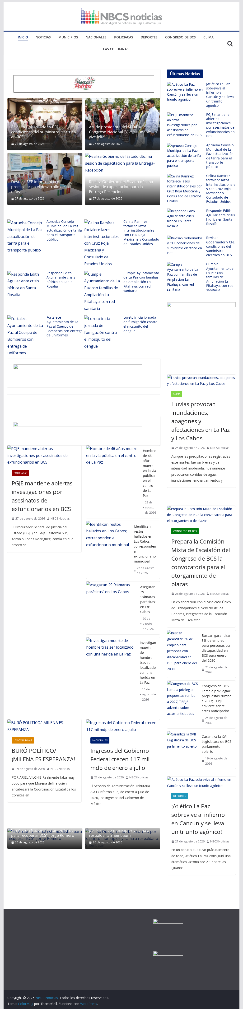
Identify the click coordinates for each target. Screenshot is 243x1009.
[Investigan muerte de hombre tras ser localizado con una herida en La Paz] (111, 671)
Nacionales (96, 37)
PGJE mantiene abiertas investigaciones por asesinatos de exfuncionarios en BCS (42, 496)
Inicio (23, 37)
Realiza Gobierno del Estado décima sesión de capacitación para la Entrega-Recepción (121, 186)
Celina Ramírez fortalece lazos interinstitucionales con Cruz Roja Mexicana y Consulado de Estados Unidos (141, 232)
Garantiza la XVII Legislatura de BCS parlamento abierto (216, 744)
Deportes (149, 37)
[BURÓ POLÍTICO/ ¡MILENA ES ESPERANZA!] (44, 726)
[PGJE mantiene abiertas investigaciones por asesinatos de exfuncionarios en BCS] (44, 455)
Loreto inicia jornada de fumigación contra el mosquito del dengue (140, 324)
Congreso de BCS (180, 37)
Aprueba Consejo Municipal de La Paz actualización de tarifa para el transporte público (64, 230)
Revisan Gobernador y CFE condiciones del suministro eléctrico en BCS (43, 132)
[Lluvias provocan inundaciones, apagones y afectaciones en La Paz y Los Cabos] (201, 380)
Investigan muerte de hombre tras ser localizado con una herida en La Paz (148, 662)
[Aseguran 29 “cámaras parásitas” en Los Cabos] (111, 607)
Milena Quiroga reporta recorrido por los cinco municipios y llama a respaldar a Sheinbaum (119, 830)
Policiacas (123, 37)
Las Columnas (116, 49)
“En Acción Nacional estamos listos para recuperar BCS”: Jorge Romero (42, 833)
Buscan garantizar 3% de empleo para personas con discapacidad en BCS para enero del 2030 (216, 648)
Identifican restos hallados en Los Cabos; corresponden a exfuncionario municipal (145, 543)
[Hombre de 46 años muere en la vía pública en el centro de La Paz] (112, 481)
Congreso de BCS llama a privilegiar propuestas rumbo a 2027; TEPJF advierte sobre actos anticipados (216, 698)
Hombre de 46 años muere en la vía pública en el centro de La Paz (149, 473)
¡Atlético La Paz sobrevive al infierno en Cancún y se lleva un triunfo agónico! (220, 95)
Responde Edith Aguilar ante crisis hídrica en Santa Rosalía (61, 279)
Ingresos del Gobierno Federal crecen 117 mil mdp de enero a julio (120, 759)
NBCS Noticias (60, 518)
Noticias (43, 37)
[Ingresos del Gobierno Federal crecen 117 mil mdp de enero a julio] (123, 726)
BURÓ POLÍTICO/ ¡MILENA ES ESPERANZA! (43, 755)
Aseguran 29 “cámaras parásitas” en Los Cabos (148, 599)
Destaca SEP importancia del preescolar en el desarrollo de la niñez (40, 186)
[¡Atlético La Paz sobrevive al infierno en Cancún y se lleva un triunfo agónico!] (201, 782)
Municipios (68, 37)
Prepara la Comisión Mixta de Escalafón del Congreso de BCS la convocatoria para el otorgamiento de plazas (200, 562)
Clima (208, 37)
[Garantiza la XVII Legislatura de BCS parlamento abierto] (182, 750)
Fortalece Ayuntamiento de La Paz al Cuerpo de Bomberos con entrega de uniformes (65, 326)
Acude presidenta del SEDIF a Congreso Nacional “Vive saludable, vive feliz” (120, 132)
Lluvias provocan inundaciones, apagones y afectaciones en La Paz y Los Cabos (200, 421)
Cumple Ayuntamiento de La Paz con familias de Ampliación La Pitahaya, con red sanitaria (141, 282)
